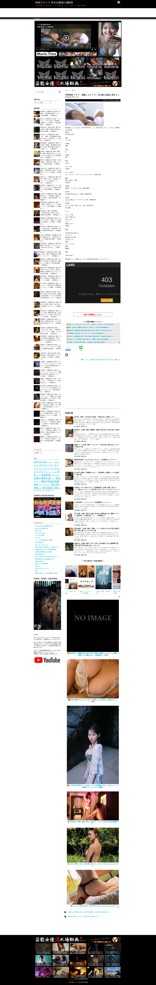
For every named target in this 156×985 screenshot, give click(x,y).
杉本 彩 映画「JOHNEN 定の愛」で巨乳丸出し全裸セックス (94, 417)
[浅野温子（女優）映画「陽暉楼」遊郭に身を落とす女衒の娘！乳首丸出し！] (69, 433)
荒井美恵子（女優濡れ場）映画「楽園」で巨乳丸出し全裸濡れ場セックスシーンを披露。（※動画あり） (50, 278)
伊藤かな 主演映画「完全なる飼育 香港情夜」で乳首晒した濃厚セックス (89, 912)
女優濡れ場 (102, 359)
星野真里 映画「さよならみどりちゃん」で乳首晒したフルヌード (95, 459)
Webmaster (37, 18)
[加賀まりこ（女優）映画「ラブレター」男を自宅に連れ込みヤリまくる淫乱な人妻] (69, 448)
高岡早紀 (40, 490)
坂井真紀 (57, 475)
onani (118, 359)
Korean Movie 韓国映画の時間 (43, 526)
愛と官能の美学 (39, 554)
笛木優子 (40, 488)
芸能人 (50, 487)
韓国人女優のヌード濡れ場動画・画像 (46, 573)
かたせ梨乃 (49, 462)
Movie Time (38, 530)
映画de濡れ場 (39, 561)
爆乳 (59, 484)
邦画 (56, 488)
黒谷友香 (51, 490)
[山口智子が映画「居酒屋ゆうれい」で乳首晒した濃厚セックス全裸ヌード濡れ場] (69, 476)
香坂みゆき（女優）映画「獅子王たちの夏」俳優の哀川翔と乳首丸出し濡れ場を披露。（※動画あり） (50, 129)
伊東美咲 (92, 359)
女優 (119, 100)
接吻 (43, 481)
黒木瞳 (47, 490)
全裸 (43, 475)
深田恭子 (49, 484)
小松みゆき (53, 478)
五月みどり (38, 475)
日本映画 (50, 481)
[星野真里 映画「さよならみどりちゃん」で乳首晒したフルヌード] (69, 463)
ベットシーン (43, 468)
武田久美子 (40, 484)
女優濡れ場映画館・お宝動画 (43, 551)
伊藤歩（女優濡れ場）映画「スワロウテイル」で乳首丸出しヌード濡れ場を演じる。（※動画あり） (50, 380)
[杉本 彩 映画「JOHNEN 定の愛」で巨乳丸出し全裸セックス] (69, 420)
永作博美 (45, 484)
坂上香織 (53, 475)
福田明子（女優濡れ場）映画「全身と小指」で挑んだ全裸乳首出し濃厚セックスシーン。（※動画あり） (50, 254)
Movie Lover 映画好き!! (41, 528)
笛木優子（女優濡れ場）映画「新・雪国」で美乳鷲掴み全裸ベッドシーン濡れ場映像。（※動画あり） (50, 113)
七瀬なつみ (51, 472)
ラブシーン (42, 471)
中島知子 (55, 472)
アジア (53, 462)
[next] (118, 581)
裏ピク (37, 570)
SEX (36, 462)
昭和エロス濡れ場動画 (41, 563)
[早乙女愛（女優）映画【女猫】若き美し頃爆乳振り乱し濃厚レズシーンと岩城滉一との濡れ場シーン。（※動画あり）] (69, 517)
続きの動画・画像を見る (80, 426)
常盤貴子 (35, 481)
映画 (36, 484)
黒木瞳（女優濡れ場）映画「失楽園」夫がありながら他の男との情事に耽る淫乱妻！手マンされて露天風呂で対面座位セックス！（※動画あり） (47, 295)
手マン (39, 481)
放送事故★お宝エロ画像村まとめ (45, 559)
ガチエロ (37, 537)
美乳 (112, 359)
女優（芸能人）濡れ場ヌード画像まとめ (46, 547)
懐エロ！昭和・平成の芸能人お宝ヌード (46, 556)
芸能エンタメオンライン (42, 568)
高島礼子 (44, 490)
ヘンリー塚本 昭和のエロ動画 (43, 540)
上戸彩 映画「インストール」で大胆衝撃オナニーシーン (92, 502)
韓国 (37, 490)
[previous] (66, 581)
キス (41, 465)
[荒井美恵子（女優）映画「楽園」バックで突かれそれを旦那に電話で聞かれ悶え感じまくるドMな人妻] (69, 532)
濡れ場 (108, 359)
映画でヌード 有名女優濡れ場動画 (54, 2)
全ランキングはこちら (41, 544)
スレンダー (86, 359)
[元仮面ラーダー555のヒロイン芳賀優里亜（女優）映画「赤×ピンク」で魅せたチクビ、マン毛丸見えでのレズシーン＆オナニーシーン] (69, 491)
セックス (49, 465)
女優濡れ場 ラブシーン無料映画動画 (45, 549)
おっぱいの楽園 (39, 535)
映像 (57, 481)
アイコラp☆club (40, 533)
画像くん (37, 566)
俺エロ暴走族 (39, 542)
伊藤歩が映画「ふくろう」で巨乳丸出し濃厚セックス (83, 916)
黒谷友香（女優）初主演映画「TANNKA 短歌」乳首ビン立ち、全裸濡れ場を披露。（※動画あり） (50, 212)
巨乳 (58, 478)
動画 (48, 475)
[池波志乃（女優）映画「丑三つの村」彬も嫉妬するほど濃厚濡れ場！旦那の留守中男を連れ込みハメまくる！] (69, 547)
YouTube (43, 462)
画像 (36, 487)
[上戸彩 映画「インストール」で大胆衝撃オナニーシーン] (69, 506)
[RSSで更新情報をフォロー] (118, 2)
